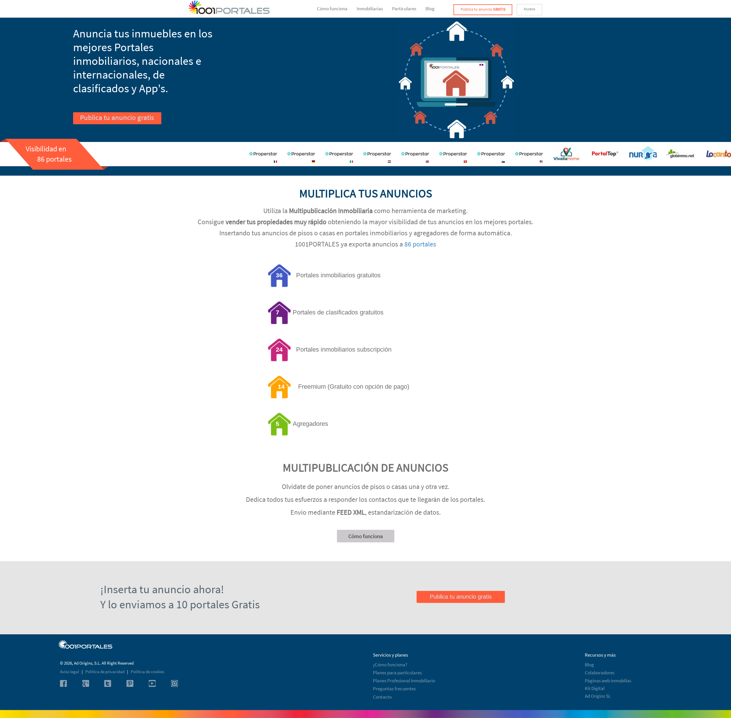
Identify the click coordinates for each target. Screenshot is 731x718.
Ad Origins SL (598, 696)
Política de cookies (147, 671)
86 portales (420, 244)
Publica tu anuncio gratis (117, 117)
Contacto (382, 697)
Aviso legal (70, 671)
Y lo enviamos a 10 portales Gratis (180, 604)
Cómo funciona (332, 8)
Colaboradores (599, 672)
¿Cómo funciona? (390, 664)
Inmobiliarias (370, 8)
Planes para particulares (397, 672)
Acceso (529, 8)
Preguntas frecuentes (394, 688)
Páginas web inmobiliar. (608, 680)
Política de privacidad (105, 671)
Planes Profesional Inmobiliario (404, 680)
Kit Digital (595, 688)
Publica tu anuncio (483, 9)
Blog (430, 8)
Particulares (404, 8)
